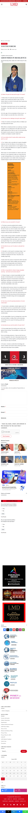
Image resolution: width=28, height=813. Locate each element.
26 (10, 776)
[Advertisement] (14, 25)
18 (6, 773)
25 (6, 776)
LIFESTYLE (17, 452)
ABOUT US (10, 799)
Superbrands (4, 722)
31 (2, 778)
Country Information (5, 718)
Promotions (3, 743)
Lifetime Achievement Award (7, 724)
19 (10, 773)
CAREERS (17, 801)
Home (3, 40)
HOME (5, 799)
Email (3, 412)
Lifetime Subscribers (5, 720)
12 (10, 770)
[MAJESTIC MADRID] (21, 459)
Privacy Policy (4, 732)
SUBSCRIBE (11, 801)
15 (21, 770)
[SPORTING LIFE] (7, 459)
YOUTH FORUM (4, 452)
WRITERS (15, 799)
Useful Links (3, 741)
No (3, 510)
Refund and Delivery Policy (7, 730)
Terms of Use (4, 728)
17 (2, 773)
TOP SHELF (7, 40)
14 (17, 770)
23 (25, 773)
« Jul (2, 782)
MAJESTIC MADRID (19, 464)
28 (17, 776)
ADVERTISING (21, 799)
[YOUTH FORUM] (7, 447)
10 (2, 770)
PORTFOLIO (5, 801)
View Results (3, 516)
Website (3, 418)
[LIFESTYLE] (21, 447)
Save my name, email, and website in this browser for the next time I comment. (13, 426)
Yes (4, 508)
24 (2, 776)
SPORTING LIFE (4, 464)
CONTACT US (23, 801)
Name (3, 406)
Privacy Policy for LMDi (6, 735)
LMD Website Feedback (6, 739)
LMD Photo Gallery (5, 726)
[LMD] (14, 4)
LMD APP (3, 737)
